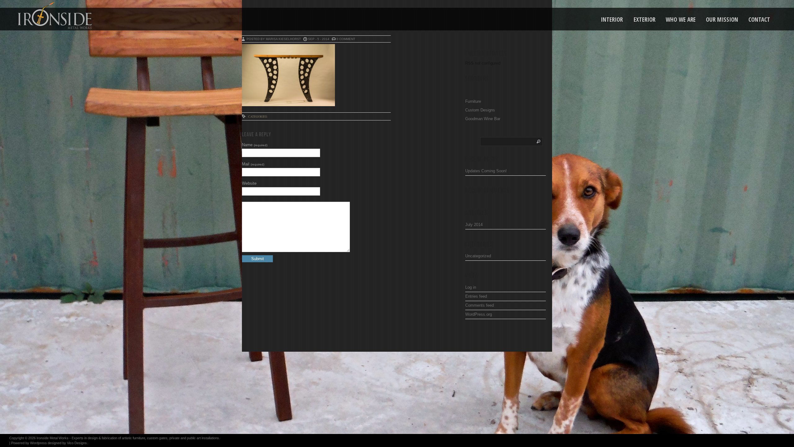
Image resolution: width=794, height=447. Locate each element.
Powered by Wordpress (29, 443)
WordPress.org (478, 314)
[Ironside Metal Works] (39, 15)
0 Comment (346, 39)
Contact (759, 20)
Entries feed (476, 296)
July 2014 (474, 224)
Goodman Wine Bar (482, 118)
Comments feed (479, 305)
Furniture (473, 101)
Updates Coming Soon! (486, 171)
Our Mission (722, 20)
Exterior (644, 20)
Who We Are (681, 20)
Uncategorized (478, 256)
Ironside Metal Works (53, 438)
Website (249, 183)
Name (254, 144)
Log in (470, 287)
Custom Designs (480, 110)
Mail (253, 164)
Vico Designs (77, 443)
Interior (612, 20)
